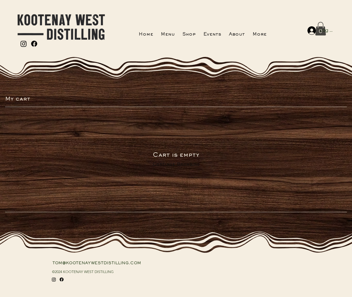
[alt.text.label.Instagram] (24, 44)
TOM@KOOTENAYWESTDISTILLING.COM (96, 263)
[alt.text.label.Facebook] (34, 44)
